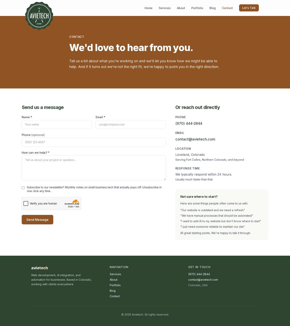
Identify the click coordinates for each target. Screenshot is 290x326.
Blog (213, 8)
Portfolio (197, 8)
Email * (100, 117)
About (181, 8)
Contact (227, 8)
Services (165, 8)
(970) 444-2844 (188, 123)
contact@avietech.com (195, 139)
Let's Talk (249, 7)
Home (148, 8)
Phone (33, 135)
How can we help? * (36, 152)
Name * (27, 117)
